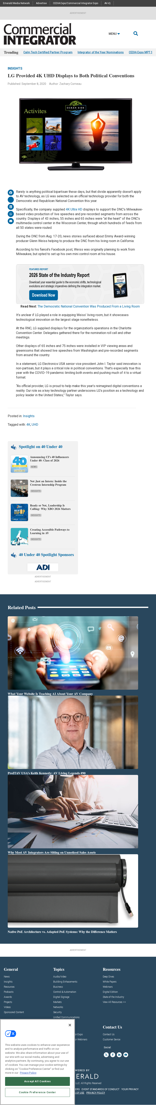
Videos (7, 1007)
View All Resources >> (114, 1002)
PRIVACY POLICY (95, 1092)
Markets (57, 1002)
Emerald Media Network (16, 3)
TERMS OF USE (76, 1092)
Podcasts (9, 992)
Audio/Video (59, 976)
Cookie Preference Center (37, 1092)
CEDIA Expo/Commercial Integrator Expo (75, 3)
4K (28, 425)
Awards (8, 997)
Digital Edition (110, 992)
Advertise (41, 3)
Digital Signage (61, 997)
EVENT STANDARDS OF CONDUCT (100, 1089)
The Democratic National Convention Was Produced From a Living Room (89, 306)
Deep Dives (108, 976)
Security (57, 1012)
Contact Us (109, 1034)
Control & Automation (64, 992)
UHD (35, 425)
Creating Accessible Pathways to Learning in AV (49, 531)
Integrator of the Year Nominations (101, 52)
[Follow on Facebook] (112, 1054)
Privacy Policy (28, 1072)
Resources (9, 987)
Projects (8, 1002)
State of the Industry (113, 997)
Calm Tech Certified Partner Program (48, 52)
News (34, 467)
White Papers (110, 982)
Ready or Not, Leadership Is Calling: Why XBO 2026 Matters (51, 507)
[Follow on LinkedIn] (119, 1054)
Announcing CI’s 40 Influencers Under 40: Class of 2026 (49, 459)
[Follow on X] (106, 1054)
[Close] (69, 1025)
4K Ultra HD (74, 209)
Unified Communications (66, 1017)
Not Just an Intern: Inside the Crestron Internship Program (48, 483)
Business (58, 987)
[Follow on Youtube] (125, 1054)
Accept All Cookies (37, 1081)
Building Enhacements (65, 982)
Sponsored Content (14, 1012)
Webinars (108, 987)
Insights (15, 68)
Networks (58, 1007)
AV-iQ (107, 3)
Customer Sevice (111, 1039)
